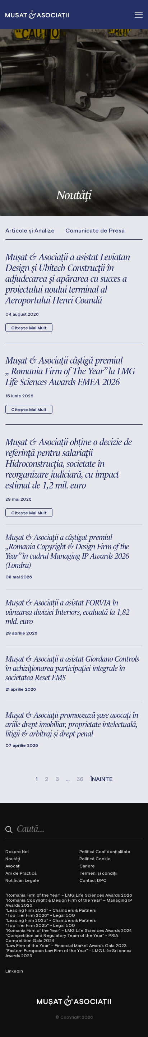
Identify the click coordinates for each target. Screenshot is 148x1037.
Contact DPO (93, 880)
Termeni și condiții (98, 872)
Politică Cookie (95, 858)
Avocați (12, 865)
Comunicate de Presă (95, 230)
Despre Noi (17, 851)
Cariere (87, 865)
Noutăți (12, 858)
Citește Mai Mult (29, 327)
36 (80, 779)
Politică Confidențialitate (104, 851)
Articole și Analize (30, 230)
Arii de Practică (21, 872)
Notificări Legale (22, 880)
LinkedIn (14, 970)
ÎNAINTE (102, 779)
